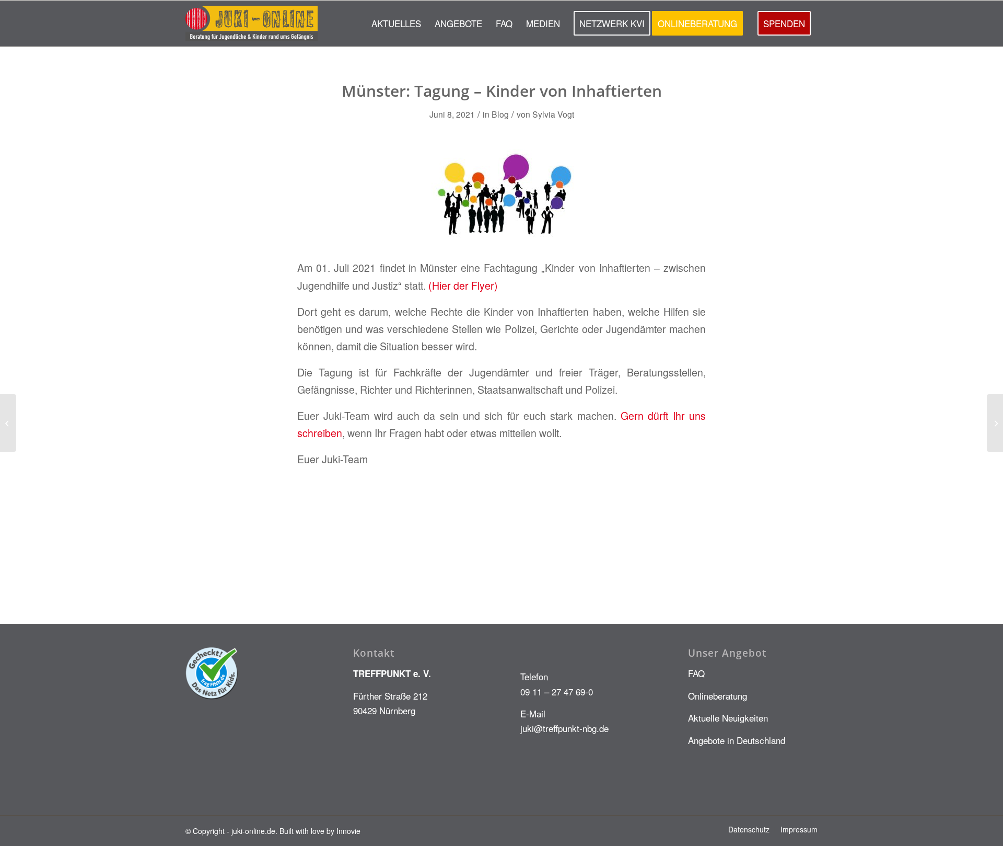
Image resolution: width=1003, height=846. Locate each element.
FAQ (696, 673)
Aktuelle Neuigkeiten (728, 717)
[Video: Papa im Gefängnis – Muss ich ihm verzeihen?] (995, 423)
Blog (500, 114)
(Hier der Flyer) (463, 285)
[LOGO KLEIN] (251, 24)
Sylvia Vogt (553, 114)
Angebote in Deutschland (736, 740)
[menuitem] (396, 24)
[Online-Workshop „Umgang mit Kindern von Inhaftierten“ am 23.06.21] (8, 423)
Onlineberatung (717, 695)
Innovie (348, 831)
